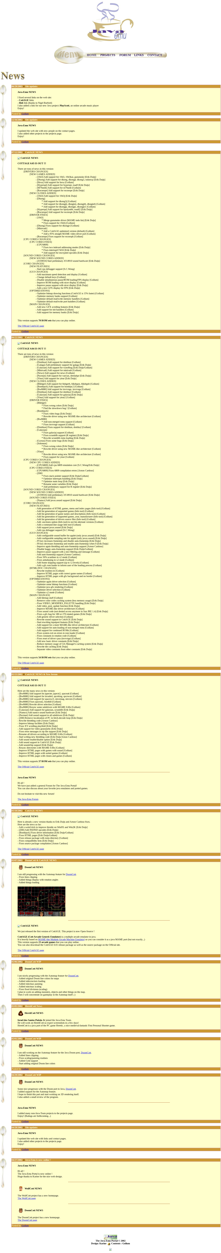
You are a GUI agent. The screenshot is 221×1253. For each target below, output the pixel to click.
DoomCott (71, 874)
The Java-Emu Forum (28, 799)
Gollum (25, 113)
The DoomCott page (27, 1220)
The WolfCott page (27, 1198)
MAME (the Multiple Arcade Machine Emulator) (61, 939)
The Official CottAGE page (31, 326)
